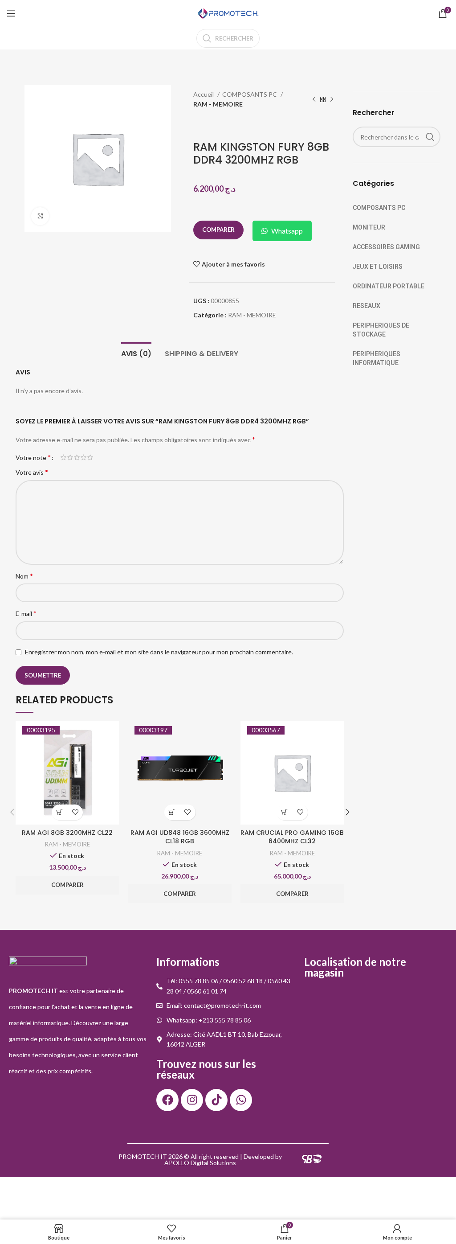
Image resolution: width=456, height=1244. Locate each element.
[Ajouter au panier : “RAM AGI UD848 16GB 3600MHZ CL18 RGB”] (172, 812)
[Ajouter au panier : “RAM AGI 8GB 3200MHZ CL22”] (59, 812)
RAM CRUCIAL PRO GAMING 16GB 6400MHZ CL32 (292, 837)
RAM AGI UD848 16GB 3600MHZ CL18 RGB (179, 837)
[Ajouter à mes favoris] (75, 812)
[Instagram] (192, 1100)
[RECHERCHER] (430, 137)
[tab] (136, 352)
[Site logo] (228, 12)
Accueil (204, 94)
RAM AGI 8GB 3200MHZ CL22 (67, 832)
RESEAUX (366, 305)
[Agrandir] (40, 216)
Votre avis (32, 472)
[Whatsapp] (241, 1100)
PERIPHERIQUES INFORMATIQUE (376, 358)
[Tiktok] (216, 1100)
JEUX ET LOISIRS (378, 266)
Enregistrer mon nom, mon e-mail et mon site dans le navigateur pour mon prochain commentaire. (159, 652)
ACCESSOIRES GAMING (386, 246)
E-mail (26, 613)
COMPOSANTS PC (250, 94)
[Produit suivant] (331, 99)
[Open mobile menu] (11, 13)
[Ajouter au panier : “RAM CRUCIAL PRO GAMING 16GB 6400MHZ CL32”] (284, 812)
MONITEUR (369, 227)
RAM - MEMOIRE (218, 104)
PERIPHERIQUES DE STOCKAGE (381, 330)
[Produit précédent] (313, 99)
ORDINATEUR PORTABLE (388, 286)
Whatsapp (287, 230)
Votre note (33, 457)
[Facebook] (167, 1100)
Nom (24, 575)
